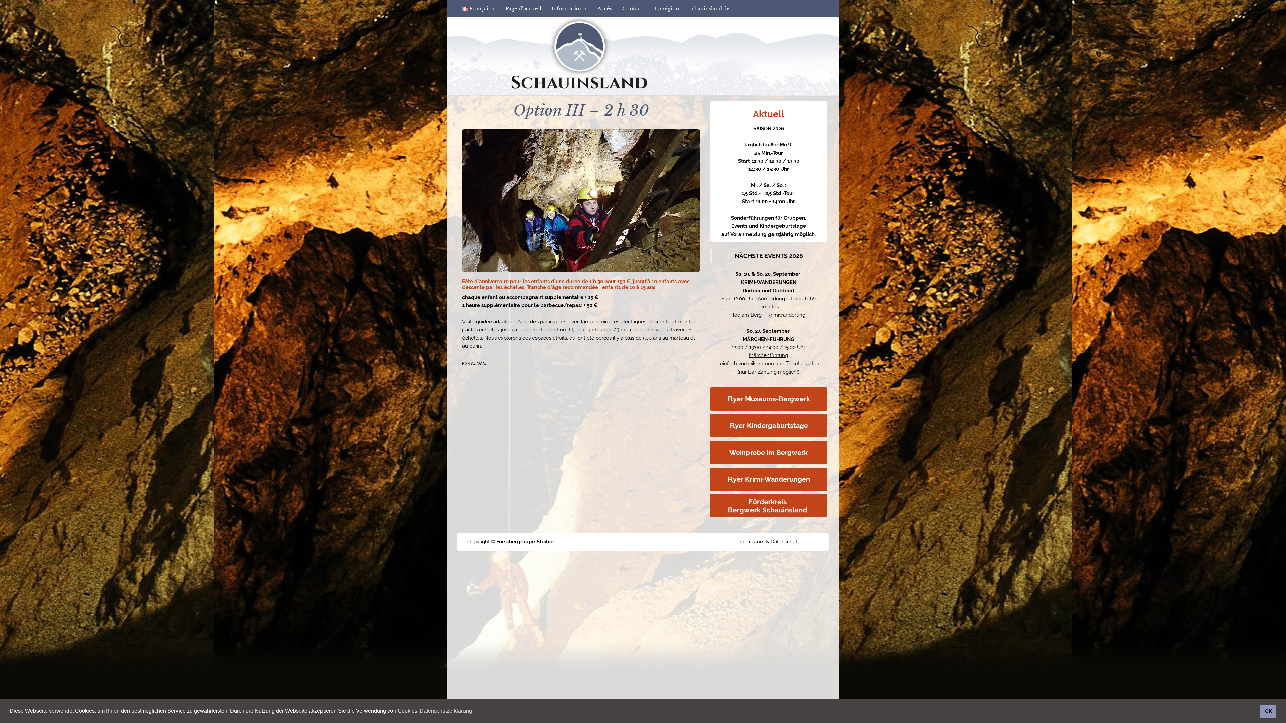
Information (567, 8)
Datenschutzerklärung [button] (446, 711)
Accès (604, 8)
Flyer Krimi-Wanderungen (768, 479)
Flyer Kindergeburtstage (768, 426)
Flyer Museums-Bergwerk (768, 399)
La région (667, 8)
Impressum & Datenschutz (769, 542)
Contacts (633, 8)
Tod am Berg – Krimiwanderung (768, 315)
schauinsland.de (709, 8)
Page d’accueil (523, 8)
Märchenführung (768, 355)
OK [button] (1268, 711)
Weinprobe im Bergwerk (768, 453)
